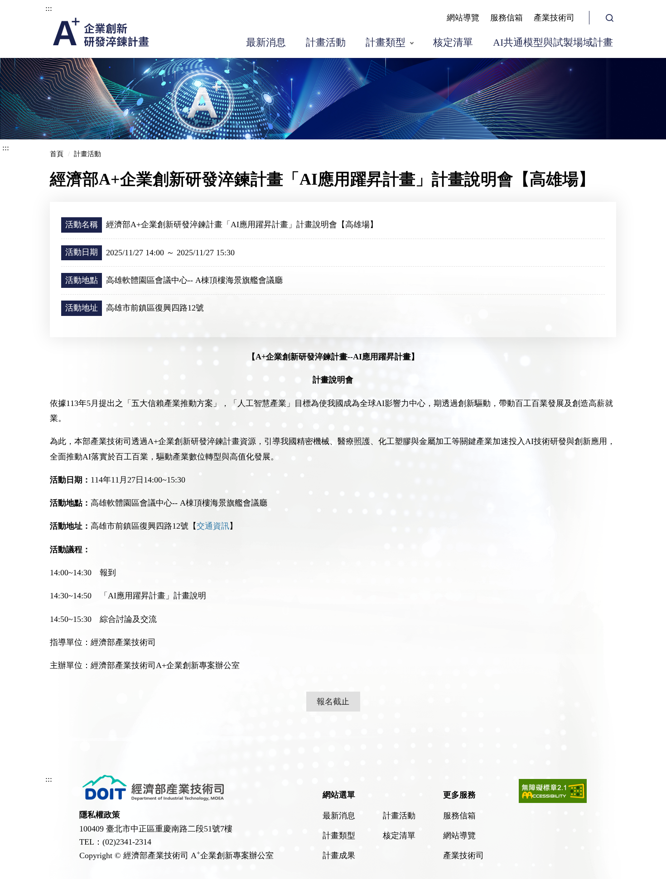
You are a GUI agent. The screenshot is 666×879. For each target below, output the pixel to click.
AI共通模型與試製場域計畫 (553, 42)
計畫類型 (385, 42)
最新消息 (266, 42)
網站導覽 (463, 17)
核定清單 (453, 42)
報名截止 (333, 701)
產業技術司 (554, 17)
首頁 (56, 154)
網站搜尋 (609, 17)
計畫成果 (339, 855)
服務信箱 (506, 17)
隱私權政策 (99, 814)
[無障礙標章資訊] (553, 800)
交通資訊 (213, 525)
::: (48, 8)
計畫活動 (326, 42)
